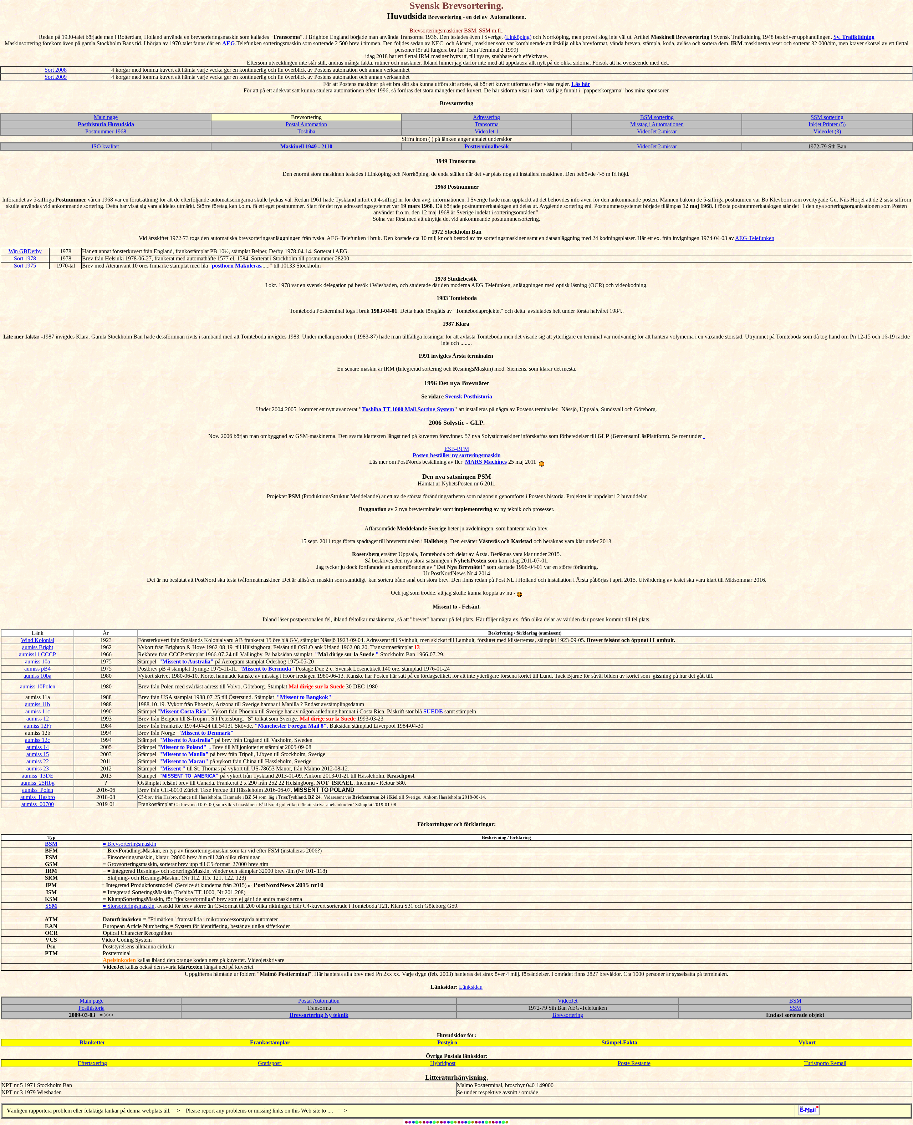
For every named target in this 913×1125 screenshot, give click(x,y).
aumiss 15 (37, 754)
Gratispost (270, 1063)
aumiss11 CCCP (37, 654)
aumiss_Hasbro (37, 797)
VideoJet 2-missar (657, 131)
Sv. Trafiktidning (853, 37)
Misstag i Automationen (657, 124)
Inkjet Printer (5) (827, 124)
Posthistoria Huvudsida (106, 124)
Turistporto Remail (825, 1063)
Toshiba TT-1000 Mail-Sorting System (408, 409)
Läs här (580, 84)
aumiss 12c (37, 740)
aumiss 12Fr (37, 726)
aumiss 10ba (37, 676)
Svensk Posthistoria (468, 396)
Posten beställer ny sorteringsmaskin (457, 455)
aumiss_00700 (37, 804)
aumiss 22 (37, 761)
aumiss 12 (37, 719)
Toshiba (306, 131)
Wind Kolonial (37, 640)
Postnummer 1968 (105, 131)
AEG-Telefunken (754, 238)
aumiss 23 (37, 768)
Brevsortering (567, 1015)
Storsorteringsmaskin (130, 906)
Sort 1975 (25, 266)
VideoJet (567, 1001)
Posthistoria (91, 1008)
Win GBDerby (25, 251)
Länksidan (471, 987)
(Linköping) (517, 37)
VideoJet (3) (827, 131)
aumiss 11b (37, 704)
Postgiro (447, 1042)
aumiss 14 (37, 747)
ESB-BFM (456, 449)
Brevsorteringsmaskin (131, 844)
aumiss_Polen (37, 790)
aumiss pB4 (37, 669)
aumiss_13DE (37, 776)
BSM (795, 1001)
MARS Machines (486, 462)
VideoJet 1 (487, 131)
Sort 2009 (56, 77)
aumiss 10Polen (37, 686)
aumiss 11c (37, 711)
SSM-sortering (827, 117)
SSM (795, 1008)
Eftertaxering (92, 1063)
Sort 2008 (56, 70)
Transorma (487, 124)
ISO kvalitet (105, 146)
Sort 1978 (25, 258)
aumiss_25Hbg (38, 783)
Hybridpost (442, 1063)
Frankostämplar (270, 1042)
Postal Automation (306, 124)
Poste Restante (634, 1063)
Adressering (486, 117)
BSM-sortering (657, 117)
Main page (106, 117)
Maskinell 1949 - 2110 (306, 146)
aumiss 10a (37, 661)
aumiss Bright (37, 647)
